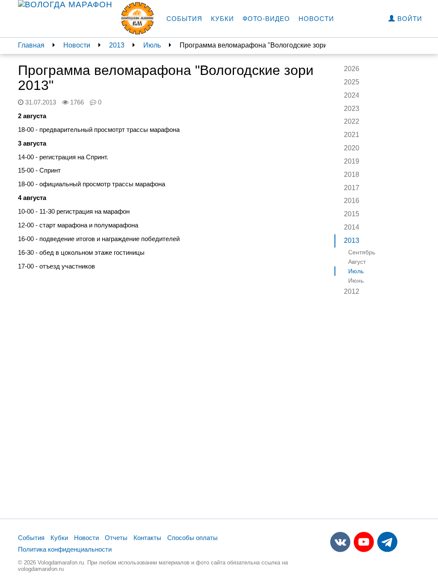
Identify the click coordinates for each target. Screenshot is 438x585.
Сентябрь (361, 252)
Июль (152, 45)
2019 (351, 161)
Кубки (222, 18)
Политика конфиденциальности (65, 549)
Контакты (147, 537)
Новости (316, 18)
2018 (351, 174)
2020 (351, 148)
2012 (351, 291)
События (184, 18)
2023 (351, 108)
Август (357, 261)
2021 (351, 134)
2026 (351, 68)
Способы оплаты (192, 537)
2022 (351, 121)
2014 (351, 227)
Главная (31, 45)
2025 (351, 82)
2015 (351, 214)
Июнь (356, 280)
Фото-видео (266, 18)
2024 (351, 95)
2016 (351, 200)
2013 (116, 45)
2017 (351, 187)
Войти (408, 18)
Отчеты (116, 537)
